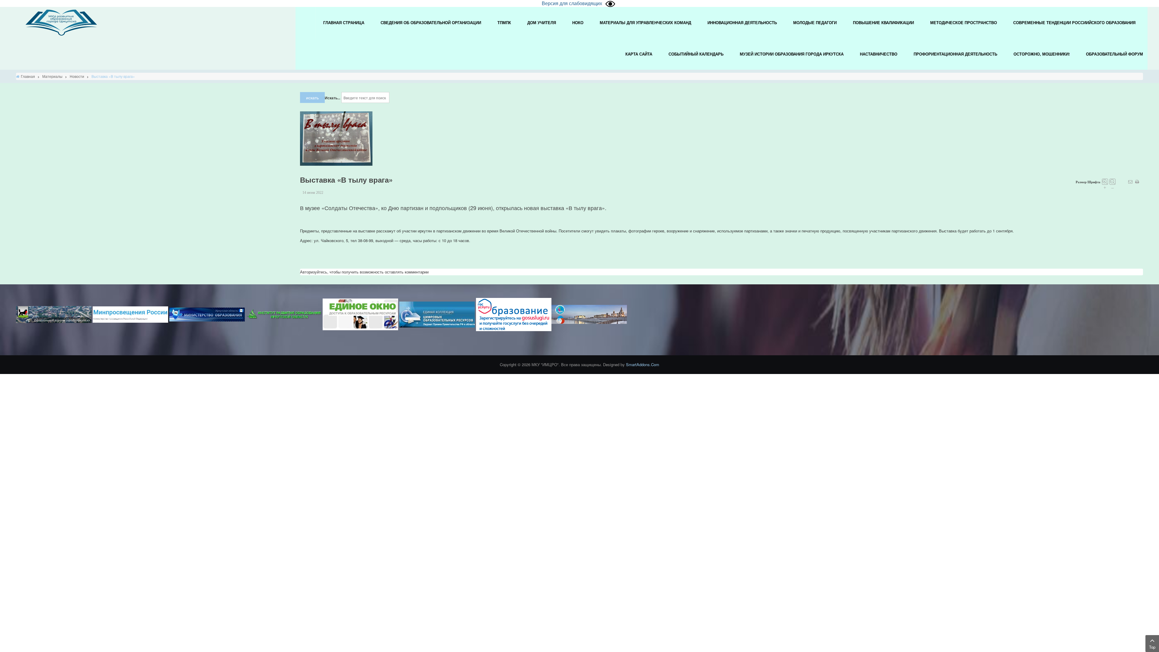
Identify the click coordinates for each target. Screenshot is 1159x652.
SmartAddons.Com (642, 364)
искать (312, 97)
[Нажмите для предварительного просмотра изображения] (336, 138)
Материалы (52, 76)
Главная (28, 76)
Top (1152, 647)
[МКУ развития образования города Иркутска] (61, 22)
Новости (77, 76)
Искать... (332, 98)
